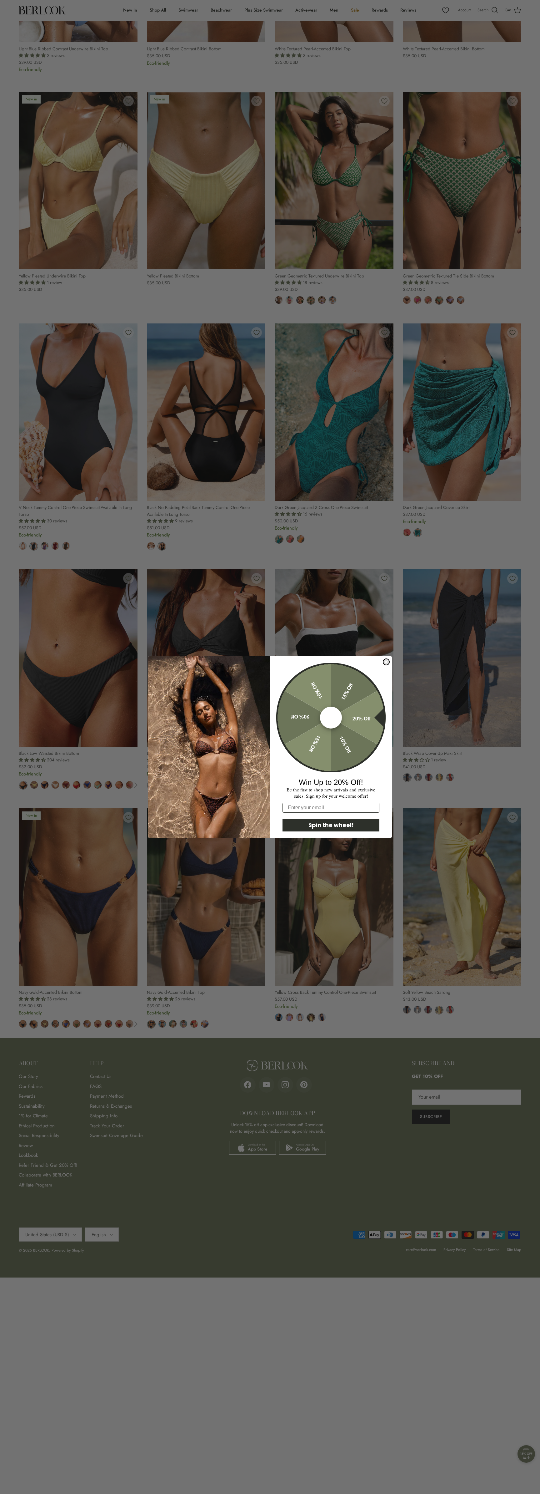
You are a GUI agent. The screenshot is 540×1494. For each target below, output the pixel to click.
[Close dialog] (386, 662)
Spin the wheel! (331, 825)
